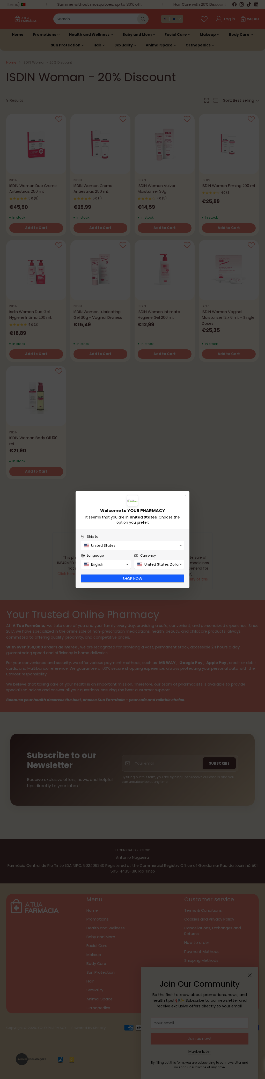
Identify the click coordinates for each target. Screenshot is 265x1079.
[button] (132, 545)
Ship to (92, 536)
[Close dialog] (185, 495)
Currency (148, 555)
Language (95, 555)
